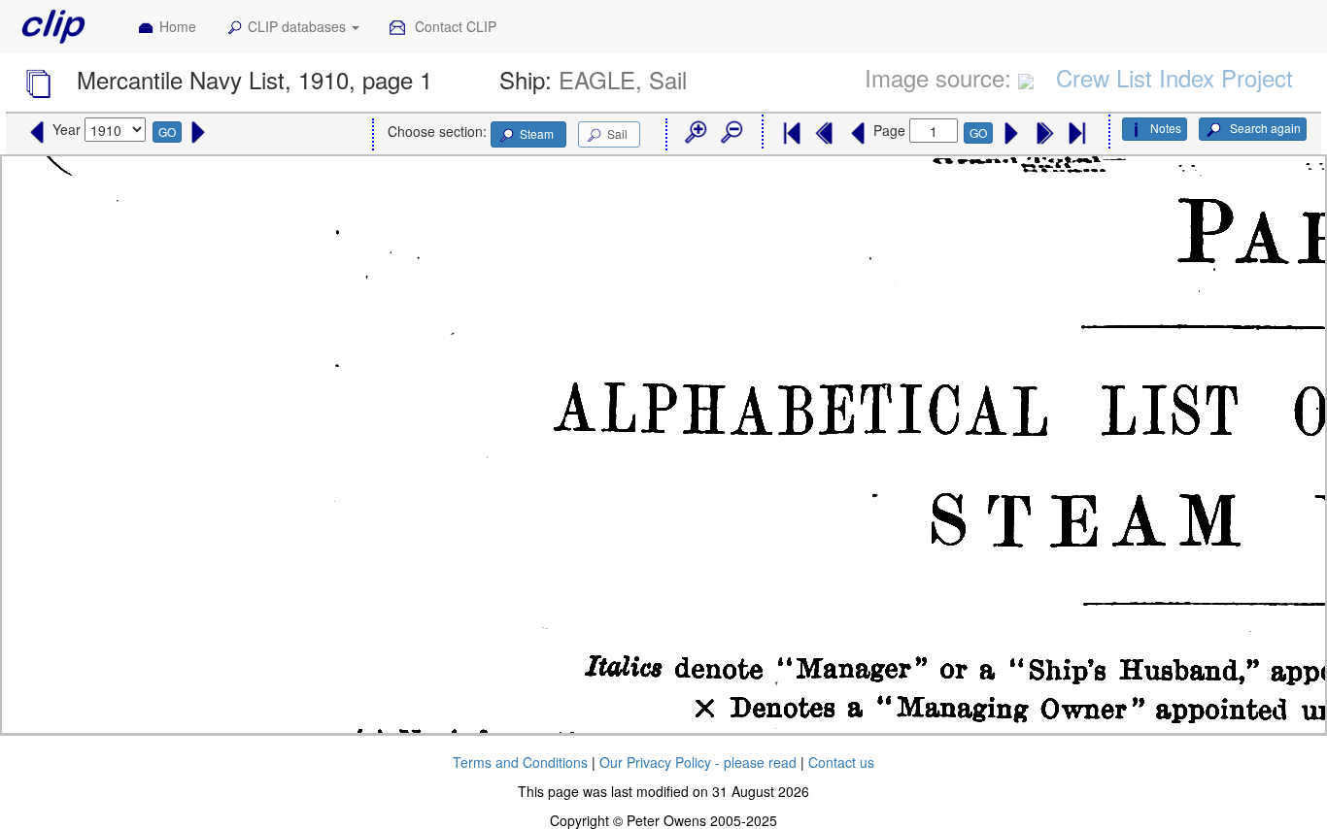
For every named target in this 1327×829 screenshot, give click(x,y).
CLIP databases (299, 26)
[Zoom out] (730, 133)
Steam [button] (537, 133)
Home (177, 26)
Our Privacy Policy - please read (698, 762)
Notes (1165, 127)
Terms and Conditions (520, 762)
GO (167, 131)
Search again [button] (1264, 127)
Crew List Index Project (1174, 77)
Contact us (841, 762)
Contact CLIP (453, 26)
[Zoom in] (694, 133)
